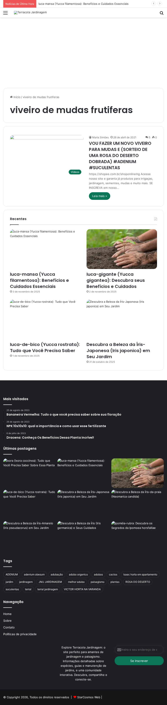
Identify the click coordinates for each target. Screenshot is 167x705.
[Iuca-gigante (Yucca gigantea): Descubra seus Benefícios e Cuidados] (122, 249)
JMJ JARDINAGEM (50, 581)
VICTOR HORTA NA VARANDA (82, 589)
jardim (9, 581)
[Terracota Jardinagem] (30, 12)
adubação (57, 574)
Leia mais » (99, 196)
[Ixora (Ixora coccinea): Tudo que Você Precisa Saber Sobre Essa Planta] (29, 473)
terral (28, 589)
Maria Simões (100, 137)
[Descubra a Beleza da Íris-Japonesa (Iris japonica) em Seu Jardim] (122, 319)
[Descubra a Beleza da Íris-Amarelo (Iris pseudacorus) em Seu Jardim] (29, 536)
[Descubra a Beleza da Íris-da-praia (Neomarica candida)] (137, 504)
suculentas (12, 589)
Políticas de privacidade (20, 634)
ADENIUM (12, 574)
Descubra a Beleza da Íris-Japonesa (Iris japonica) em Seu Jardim (118, 350)
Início (16, 97)
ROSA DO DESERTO (137, 581)
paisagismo (97, 581)
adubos (98, 574)
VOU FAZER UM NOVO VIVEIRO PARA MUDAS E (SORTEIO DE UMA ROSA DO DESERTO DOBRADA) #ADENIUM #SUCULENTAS (120, 155)
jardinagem (26, 581)
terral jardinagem (47, 589)
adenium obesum (34, 574)
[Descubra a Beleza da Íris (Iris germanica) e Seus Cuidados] (83, 536)
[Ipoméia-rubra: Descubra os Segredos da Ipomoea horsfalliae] (137, 536)
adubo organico (78, 574)
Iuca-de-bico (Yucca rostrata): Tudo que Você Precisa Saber (45, 347)
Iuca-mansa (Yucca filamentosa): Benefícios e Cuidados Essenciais (83, 3)
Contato (9, 627)
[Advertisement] (83, 54)
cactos (113, 574)
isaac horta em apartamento (140, 574)
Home (7, 614)
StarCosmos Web (88, 697)
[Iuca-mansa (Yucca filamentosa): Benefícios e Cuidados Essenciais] (45, 249)
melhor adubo (76, 581)
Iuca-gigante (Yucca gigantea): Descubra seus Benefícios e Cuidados (116, 280)
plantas (114, 581)
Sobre (7, 620)
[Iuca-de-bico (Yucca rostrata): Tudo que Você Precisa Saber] (45, 319)
